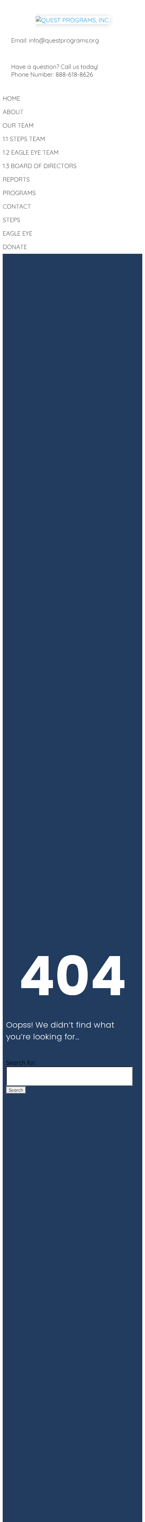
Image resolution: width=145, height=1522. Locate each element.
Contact (17, 206)
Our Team (18, 125)
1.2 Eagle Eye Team (31, 152)
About (13, 112)
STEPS (11, 220)
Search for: (21, 1062)
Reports (16, 179)
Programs (19, 193)
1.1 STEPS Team (24, 139)
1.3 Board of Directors (40, 166)
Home (11, 98)
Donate (15, 247)
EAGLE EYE (17, 233)
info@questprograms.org (64, 40)
